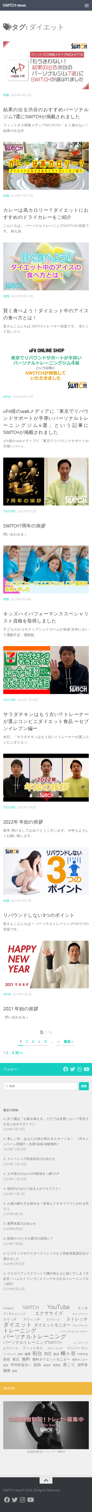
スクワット (53, 1319)
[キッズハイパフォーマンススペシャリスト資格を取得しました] (46, 569)
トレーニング (19, 1330)
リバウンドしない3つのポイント (39, 915)
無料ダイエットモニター (51, 1359)
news (7, 397)
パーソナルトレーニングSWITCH (32, 1342)
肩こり (69, 1364)
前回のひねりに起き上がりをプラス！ (34, 1189)
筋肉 (37, 1365)
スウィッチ (31, 1319)
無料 (26, 1359)
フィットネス (32, 1348)
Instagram (8, 1308)
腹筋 (14, 1370)
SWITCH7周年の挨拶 (24, 526)
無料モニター (80, 1359)
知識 (6, 195)
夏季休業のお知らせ (21, 1223)
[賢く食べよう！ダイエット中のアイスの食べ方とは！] (46, 266)
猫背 (5, 1365)
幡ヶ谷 (68, 1353)
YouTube (9, 511)
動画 (56, 1354)
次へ (19, 1052)
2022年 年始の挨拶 (23, 822)
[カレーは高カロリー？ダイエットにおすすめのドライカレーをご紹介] (46, 166)
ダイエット (17, 1324)
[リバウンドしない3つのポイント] (46, 871)
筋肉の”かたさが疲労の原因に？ (30, 1238)
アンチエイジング (14, 1313)
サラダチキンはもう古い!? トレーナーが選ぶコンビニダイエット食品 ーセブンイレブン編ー (46, 721)
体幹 (20, 1354)
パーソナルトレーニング (34, 1336)
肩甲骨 (82, 1365)
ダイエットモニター (52, 1325)
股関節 (57, 1365)
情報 (6, 95)
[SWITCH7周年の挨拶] (46, 481)
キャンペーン (80, 1313)
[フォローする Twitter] (72, 1069)
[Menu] (86, 5)
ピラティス (10, 1348)
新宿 (6, 1359)
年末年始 (82, 1354)
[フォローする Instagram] (79, 1069)
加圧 (48, 1353)
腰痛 (6, 1370)
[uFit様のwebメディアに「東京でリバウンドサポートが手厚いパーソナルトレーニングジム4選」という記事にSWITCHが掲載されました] (46, 367)
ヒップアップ (81, 1343)
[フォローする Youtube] (86, 1069)
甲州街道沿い (21, 1365)
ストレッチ (77, 1319)
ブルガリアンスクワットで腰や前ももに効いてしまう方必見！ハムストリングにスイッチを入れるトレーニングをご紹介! (46, 1279)
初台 (37, 1353)
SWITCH (30, 1307)
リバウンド (9, 1354)
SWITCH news (14, 5)
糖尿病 (46, 1365)
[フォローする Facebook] (65, 1069)
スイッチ (10, 1319)
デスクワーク (80, 1325)
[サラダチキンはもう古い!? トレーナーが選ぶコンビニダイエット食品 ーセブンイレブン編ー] (46, 670)
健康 (28, 1354)
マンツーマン (77, 1348)
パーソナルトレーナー (74, 1331)
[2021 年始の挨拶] (46, 965)
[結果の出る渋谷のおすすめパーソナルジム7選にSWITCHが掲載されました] (46, 65)
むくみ (83, 1308)
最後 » (68, 1042)
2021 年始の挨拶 (20, 1009)
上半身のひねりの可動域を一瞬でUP (33, 1174)
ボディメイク (55, 1348)
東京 (15, 1359)
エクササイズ (49, 1313)
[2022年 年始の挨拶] (46, 778)
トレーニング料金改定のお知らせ (31, 1159)
